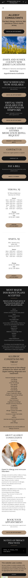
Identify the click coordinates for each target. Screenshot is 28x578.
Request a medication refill (14, 141)
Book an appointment (14, 31)
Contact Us (14, 158)
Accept (14, 574)
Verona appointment (14, 225)
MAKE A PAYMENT (14, 176)
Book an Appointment (14, 95)
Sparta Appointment (14, 276)
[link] (14, 18)
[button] (3, 7)
